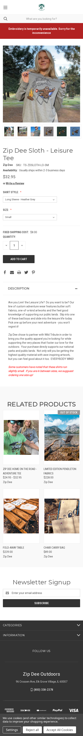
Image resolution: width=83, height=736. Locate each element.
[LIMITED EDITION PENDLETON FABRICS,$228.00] (62, 437)
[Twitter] (26, 272)
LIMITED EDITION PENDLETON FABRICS (60, 471)
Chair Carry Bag (54, 547)
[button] (13, 183)
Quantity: (9, 236)
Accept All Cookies (60, 730)
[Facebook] (5, 272)
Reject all (32, 730)
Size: (6, 209)
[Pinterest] (33, 272)
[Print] (19, 272)
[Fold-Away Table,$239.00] (21, 516)
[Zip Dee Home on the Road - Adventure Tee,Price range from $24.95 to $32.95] (21, 437)
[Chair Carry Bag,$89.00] (62, 516)
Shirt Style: (11, 192)
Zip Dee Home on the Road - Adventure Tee (20, 471)
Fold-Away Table (13, 547)
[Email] (12, 272)
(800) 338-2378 (43, 689)
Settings (12, 730)
